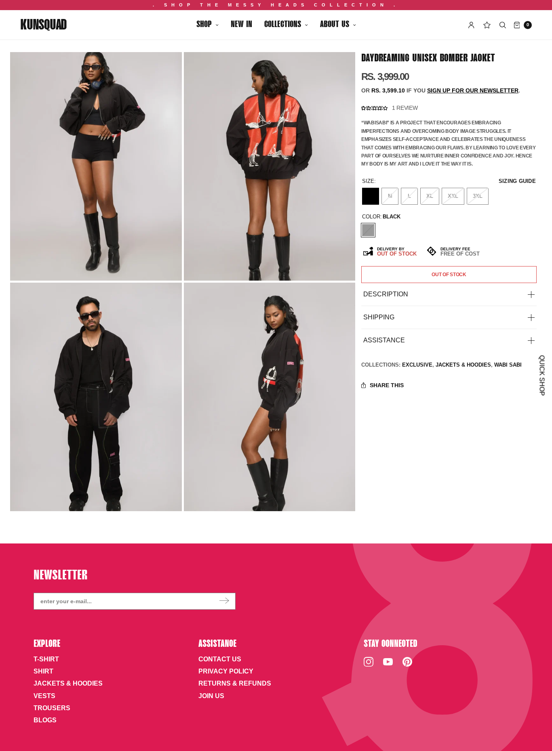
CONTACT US (219, 659)
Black (368, 230)
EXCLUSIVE (417, 365)
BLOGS (45, 720)
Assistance (384, 340)
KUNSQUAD (43, 25)
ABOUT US (334, 24)
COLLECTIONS (282, 24)
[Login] (471, 25)
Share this (387, 385)
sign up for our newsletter (472, 91)
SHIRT (43, 671)
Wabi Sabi (508, 365)
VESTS (44, 695)
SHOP (204, 24)
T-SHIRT (46, 659)
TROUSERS (52, 708)
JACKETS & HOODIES (463, 365)
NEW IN (241, 24)
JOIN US (211, 695)
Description (385, 294)
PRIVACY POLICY (225, 671)
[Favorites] (486, 25)
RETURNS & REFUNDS (234, 683)
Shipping (378, 317)
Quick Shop (542, 375)
